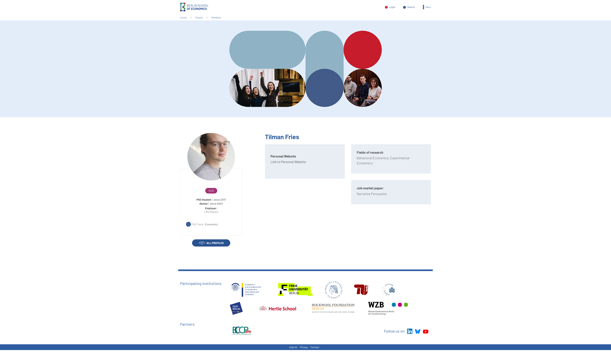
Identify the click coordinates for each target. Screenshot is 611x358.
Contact (314, 347)
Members (216, 17)
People (199, 17)
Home (183, 17)
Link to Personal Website (288, 162)
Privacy (304, 347)
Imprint (293, 347)
